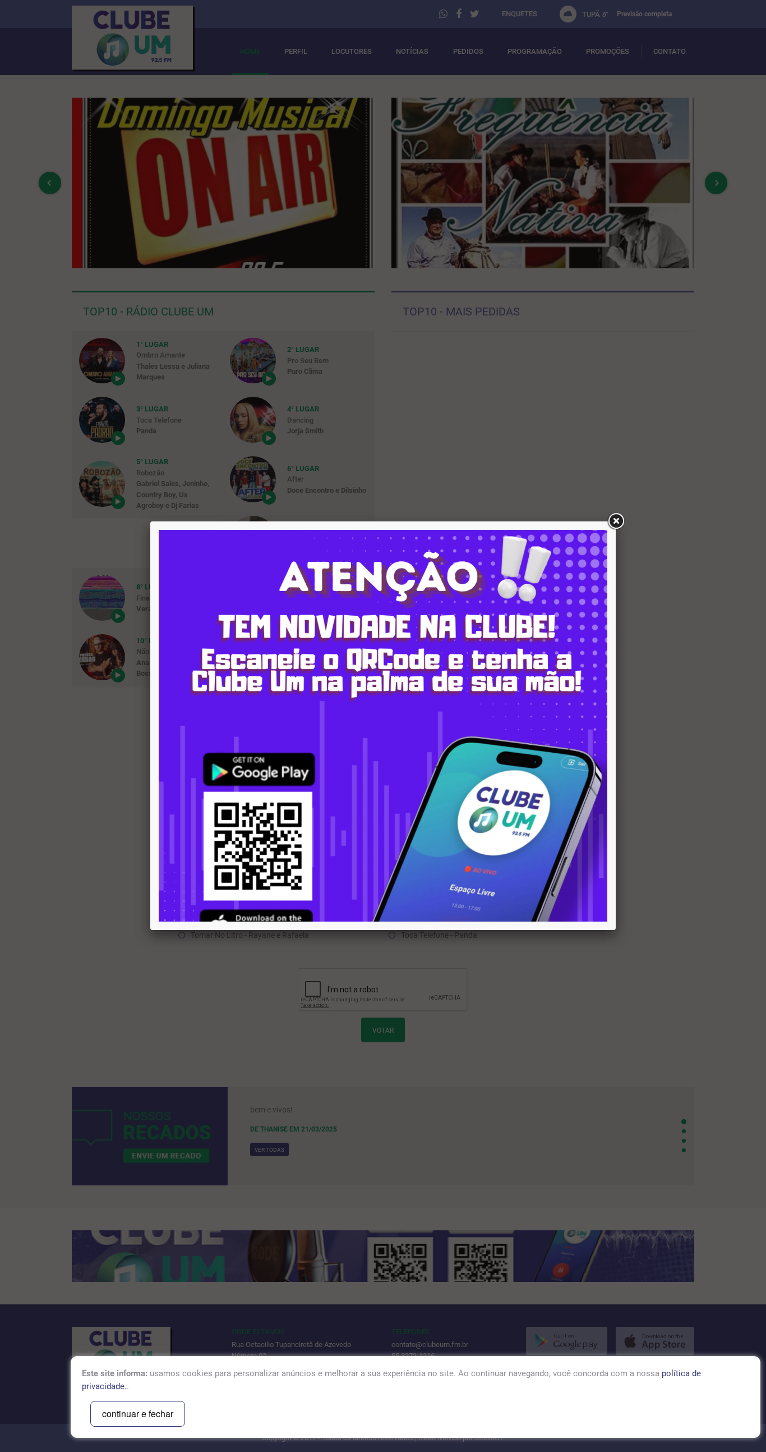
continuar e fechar (137, 1413)
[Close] (616, 521)
